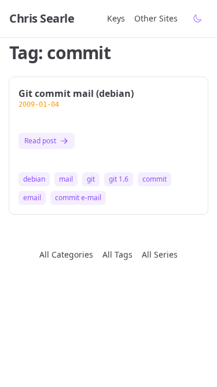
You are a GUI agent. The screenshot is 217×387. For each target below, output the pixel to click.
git (91, 179)
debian (34, 179)
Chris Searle (41, 18)
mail (66, 179)
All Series (160, 254)
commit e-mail (78, 197)
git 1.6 (118, 179)
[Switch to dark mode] (197, 18)
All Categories (66, 254)
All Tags (117, 254)
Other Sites (156, 18)
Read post (40, 141)
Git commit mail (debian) (76, 93)
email (32, 197)
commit (154, 179)
